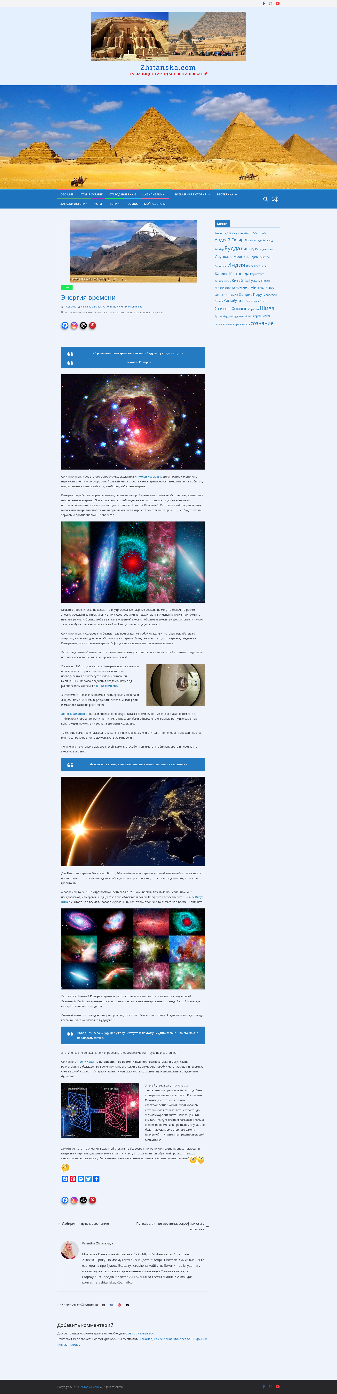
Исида (250, 266)
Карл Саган (260, 265)
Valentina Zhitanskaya (93, 306)
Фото (98, 204)
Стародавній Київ (122, 194)
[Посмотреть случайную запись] (275, 199)
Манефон (264, 281)
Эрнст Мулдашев (152, 312)
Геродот (261, 249)
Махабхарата (225, 288)
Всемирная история (190, 194)
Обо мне (67, 194)
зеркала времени (74, 312)
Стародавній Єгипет (256, 300)
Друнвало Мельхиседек (236, 256)
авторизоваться (140, 1333)
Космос (132, 204)
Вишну (247, 248)
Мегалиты (242, 288)
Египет (262, 256)
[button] (167, 194)
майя (266, 316)
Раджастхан (270, 295)
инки (248, 316)
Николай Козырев (96, 312)
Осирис (245, 294)
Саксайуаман (234, 300)
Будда (232, 248)
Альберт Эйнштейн (253, 233)
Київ (246, 280)
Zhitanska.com (168, 67)
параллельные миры (227, 324)
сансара (245, 324)
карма (257, 316)
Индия (236, 265)
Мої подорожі (155, 204)
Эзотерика (225, 194)
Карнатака (257, 274)
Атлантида (255, 240)
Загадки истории (74, 204)
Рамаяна (219, 301)
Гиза (270, 249)
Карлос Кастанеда (232, 273)
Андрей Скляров (232, 239)
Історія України (91, 194)
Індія (227, 233)
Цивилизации (153, 194)
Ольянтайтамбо (226, 295)
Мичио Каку (262, 287)
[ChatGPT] (83, 323)
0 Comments (135, 306)
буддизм (238, 316)
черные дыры (134, 312)
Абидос (235, 233)
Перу (257, 294)
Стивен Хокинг (116, 312)
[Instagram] (74, 323)
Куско (253, 280)
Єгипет (219, 233)
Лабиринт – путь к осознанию (85, 1223)
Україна (253, 309)
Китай (237, 280)
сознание (262, 323)
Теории (114, 204)
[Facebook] (65, 323)
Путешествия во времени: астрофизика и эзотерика (170, 1226)
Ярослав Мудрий (224, 316)
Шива (267, 308)
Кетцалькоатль (223, 280)
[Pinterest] (92, 323)
